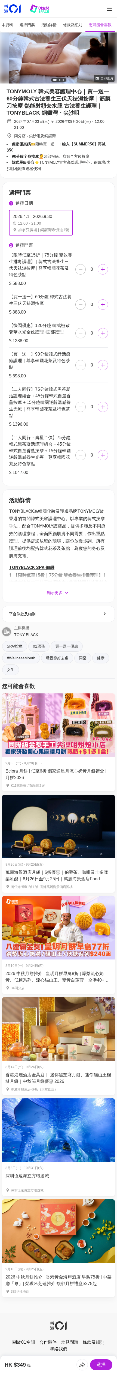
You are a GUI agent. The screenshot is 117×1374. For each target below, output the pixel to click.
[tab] (27, 25)
